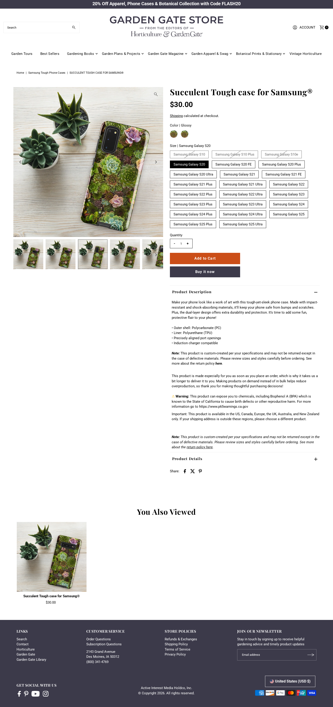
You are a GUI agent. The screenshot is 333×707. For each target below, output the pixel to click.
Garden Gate (26, 654)
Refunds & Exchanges (181, 639)
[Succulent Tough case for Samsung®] (52, 557)
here (218, 363)
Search (22, 639)
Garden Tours (22, 54)
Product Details (187, 458)
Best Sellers (50, 54)
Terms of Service (177, 649)
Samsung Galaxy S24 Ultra (243, 214)
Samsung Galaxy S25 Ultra (243, 224)
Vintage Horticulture (306, 54)
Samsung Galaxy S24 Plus (193, 214)
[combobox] (41, 27)
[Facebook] (19, 694)
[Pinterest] (26, 694)
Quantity (176, 235)
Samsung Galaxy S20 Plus (281, 164)
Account (307, 27)
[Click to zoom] (156, 94)
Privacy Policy (175, 654)
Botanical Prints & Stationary (259, 54)
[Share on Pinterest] (200, 471)
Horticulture (26, 649)
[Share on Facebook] (184, 471)
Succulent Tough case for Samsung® (51, 596)
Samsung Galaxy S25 (288, 214)
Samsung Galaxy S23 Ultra (243, 204)
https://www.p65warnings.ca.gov (223, 407)
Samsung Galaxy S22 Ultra (243, 194)
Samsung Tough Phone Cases (46, 72)
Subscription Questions (104, 644)
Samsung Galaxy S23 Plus (193, 204)
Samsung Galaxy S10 (189, 154)
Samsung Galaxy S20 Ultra (193, 174)
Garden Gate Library (31, 660)
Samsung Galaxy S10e (281, 154)
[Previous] (21, 162)
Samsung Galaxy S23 (288, 194)
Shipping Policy (176, 644)
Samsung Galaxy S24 (288, 204)
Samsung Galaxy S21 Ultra (243, 184)
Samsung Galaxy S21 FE (283, 174)
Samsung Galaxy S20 (189, 164)
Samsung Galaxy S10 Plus (234, 154)
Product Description (192, 291)
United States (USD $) (293, 681)
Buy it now (205, 272)
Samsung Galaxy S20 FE (233, 164)
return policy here (200, 447)
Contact (23, 644)
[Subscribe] (310, 655)
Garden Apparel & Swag (209, 54)
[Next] (156, 162)
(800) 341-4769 (97, 662)
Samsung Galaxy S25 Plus (193, 224)
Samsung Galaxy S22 (288, 184)
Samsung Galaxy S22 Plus (193, 194)
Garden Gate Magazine (166, 54)
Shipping (176, 116)
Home (20, 72)
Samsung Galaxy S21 (239, 174)
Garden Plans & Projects (121, 54)
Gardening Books (80, 54)
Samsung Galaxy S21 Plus (193, 184)
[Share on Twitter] (192, 471)
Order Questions (98, 639)
